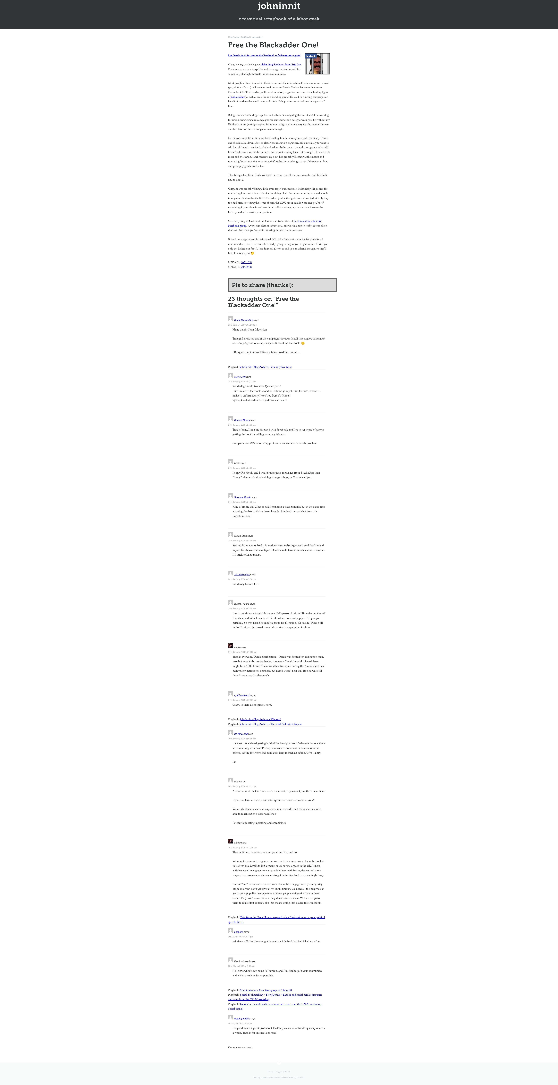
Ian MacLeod (241, 734)
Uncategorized (256, 37)
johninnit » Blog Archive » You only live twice (266, 367)
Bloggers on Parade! (283, 1072)
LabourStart (238, 97)
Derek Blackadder (243, 320)
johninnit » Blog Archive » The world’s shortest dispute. (271, 724)
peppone (238, 932)
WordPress (275, 1077)
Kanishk (300, 1077)
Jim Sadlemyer (242, 574)
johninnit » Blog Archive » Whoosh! (260, 719)
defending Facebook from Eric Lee (281, 64)
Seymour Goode (242, 497)
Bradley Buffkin (242, 1018)
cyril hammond (241, 695)
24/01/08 (246, 262)
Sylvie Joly (239, 377)
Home (270, 1072)
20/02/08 (246, 267)
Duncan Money (242, 420)
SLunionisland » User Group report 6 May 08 (266, 990)
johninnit (279, 6)
